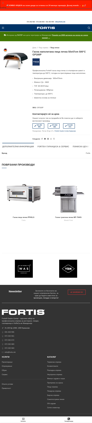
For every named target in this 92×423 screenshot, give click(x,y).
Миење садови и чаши (56, 378)
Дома (34, 48)
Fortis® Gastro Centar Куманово (65, 131)
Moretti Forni (68, 220)
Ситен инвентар (53, 407)
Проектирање (7, 362)
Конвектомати (52, 366)
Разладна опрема (54, 370)
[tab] (18, 146)
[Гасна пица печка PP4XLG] (23, 193)
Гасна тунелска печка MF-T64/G (68, 217)
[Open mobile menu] (3, 27)
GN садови (51, 403)
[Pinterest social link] (48, 139)
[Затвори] (3, 3)
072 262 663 (9, 348)
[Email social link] (44, 139)
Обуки (4, 370)
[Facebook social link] (41, 139)
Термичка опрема (54, 362)
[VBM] (68, 268)
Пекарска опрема (54, 391)
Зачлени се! (78, 292)
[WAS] (24, 268)
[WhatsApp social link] (51, 139)
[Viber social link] (54, 139)
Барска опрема (53, 395)
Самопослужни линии (55, 399)
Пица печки (54, 48)
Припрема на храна (55, 383)
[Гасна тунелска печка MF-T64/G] (68, 193)
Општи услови (7, 384)
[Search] (89, 27)
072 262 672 (70, 126)
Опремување (7, 366)
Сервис (5, 374)
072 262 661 (9, 336)
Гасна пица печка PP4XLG (23, 217)
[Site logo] (46, 28)
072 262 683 (54, 126)
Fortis (24, 220)
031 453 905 (39, 126)
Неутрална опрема (54, 374)
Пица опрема (43, 48)
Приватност (6, 388)
